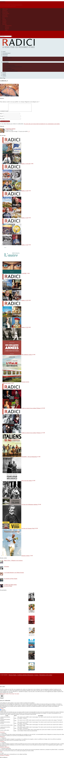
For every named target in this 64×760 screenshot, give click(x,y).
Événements (8, 25)
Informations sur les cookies (45, 675)
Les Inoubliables (8, 68)
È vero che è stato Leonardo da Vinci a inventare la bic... (11, 4)
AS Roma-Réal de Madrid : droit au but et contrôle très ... (11, 5)
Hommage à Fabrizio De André (11, 71)
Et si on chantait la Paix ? (10, 65)
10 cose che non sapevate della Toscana (8, 6)
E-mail (2, 116)
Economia (5, 16)
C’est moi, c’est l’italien (9, 69)
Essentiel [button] (2, 708)
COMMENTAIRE (4, 111)
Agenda (4, 24)
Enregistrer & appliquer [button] (4, 755)
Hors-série (7, 60)
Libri (6, 30)
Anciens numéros (8, 57)
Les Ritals (7, 63)
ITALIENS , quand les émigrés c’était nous (13, 66)
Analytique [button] (2, 741)
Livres (6, 59)
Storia (4, 19)
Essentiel (3, 709)
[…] (29, 131)
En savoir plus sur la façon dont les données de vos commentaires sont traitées (42, 123)
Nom (1, 113)
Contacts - (36, 675)
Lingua (4, 22)
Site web (2, 118)
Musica (7, 28)
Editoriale (5, 9)
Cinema (7, 27)
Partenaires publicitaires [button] (4, 747)
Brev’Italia (5, 12)
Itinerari (4, 10)
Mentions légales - (13, 675)
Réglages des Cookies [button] (4, 693)
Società (4, 21)
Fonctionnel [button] (2, 732)
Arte (3, 18)
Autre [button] (1, 751)
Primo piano (5, 13)
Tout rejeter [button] (17, 693)
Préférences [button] (2, 736)
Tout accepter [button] (11, 693)
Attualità (4, 15)
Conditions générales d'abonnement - (25, 675)
